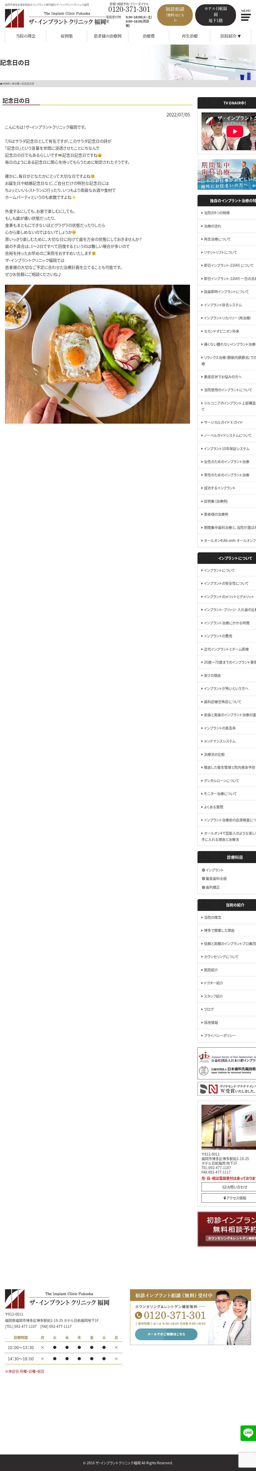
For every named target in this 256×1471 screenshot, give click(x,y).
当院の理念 (26, 36)
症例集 (67, 36)
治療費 (149, 36)
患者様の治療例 (108, 36)
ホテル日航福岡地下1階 (215, 15)
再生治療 (190, 36)
